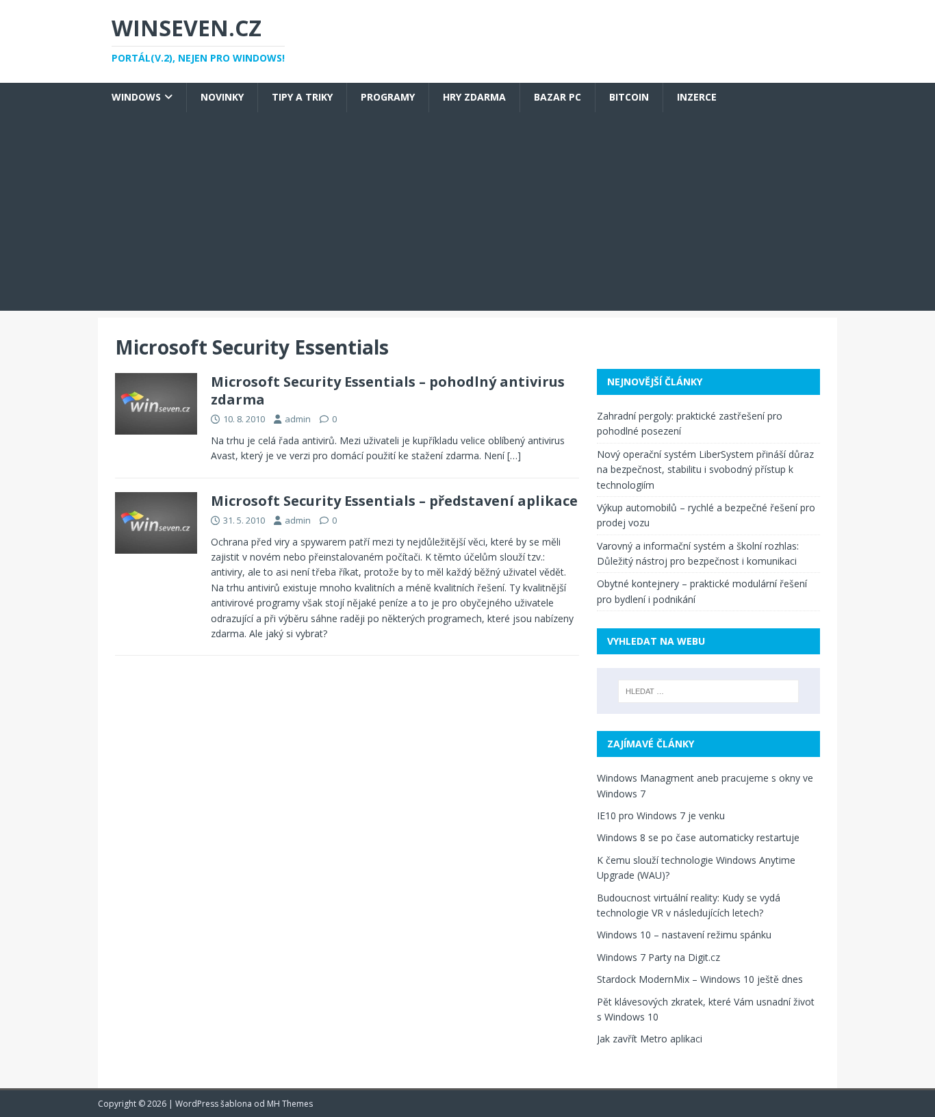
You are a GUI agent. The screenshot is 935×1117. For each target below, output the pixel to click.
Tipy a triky (302, 96)
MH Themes (290, 1103)
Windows (136, 96)
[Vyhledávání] (708, 691)
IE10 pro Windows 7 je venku (661, 815)
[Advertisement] (467, 215)
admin (298, 419)
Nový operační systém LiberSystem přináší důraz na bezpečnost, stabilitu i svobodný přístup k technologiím (705, 469)
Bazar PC (557, 96)
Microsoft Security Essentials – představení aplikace (394, 500)
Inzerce (697, 96)
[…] (514, 455)
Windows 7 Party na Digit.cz (658, 957)
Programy (388, 96)
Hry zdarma (474, 96)
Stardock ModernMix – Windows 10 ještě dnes (700, 979)
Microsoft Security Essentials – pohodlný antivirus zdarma (388, 390)
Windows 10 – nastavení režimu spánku (684, 934)
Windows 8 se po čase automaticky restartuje (698, 837)
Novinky (222, 96)
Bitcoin (629, 96)
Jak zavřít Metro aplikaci (649, 1038)
